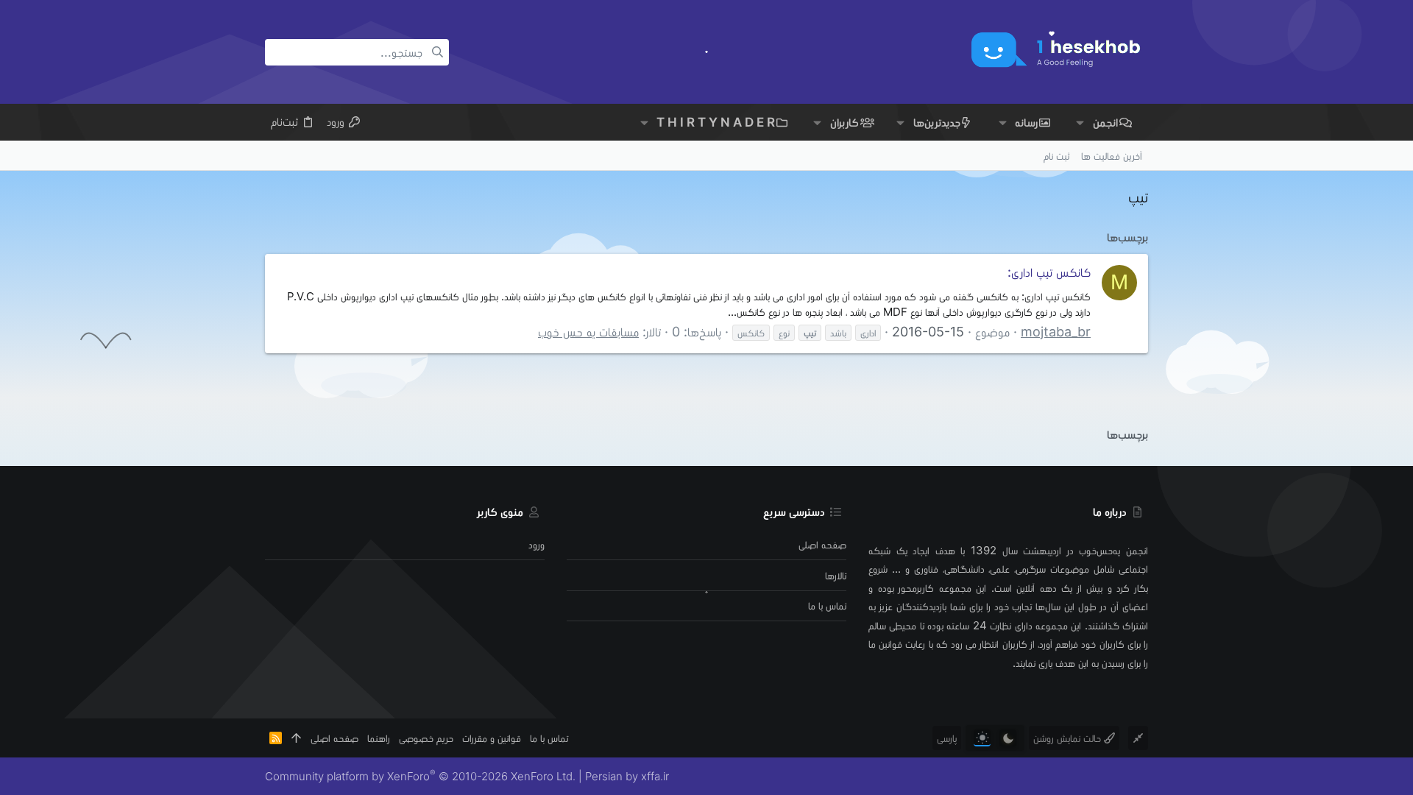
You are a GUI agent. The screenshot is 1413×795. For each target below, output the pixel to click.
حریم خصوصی (426, 738)
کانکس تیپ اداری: (1049, 272)
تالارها (835, 575)
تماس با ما (827, 605)
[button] (1080, 123)
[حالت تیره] (1007, 737)
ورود (536, 544)
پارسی (947, 738)
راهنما (378, 738)
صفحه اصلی (822, 544)
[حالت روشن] (982, 737)
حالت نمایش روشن (1068, 738)
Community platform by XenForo (420, 776)
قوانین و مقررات (491, 738)
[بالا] (296, 738)
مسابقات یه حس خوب (588, 331)
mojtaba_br (1056, 331)
